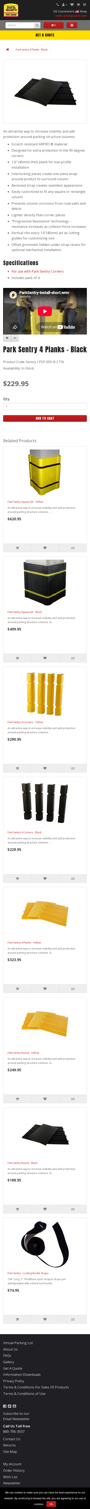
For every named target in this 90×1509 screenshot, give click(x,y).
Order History (14, 1470)
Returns (9, 1445)
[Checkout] (84, 4)
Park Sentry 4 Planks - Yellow (24, 942)
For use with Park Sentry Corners (38, 271)
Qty (6, 399)
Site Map (10, 1451)
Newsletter (12, 1483)
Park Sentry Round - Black (22, 1163)
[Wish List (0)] (72, 4)
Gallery (8, 1362)
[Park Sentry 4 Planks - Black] (45, 91)
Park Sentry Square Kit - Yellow (25, 502)
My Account (12, 1464)
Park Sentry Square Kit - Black (25, 612)
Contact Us (11, 1439)
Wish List (10, 1477)
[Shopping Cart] (78, 4)
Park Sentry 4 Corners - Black (24, 832)
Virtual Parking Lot (18, 1343)
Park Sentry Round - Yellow (23, 1053)
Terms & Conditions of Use (24, 1393)
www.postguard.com (71, 16)
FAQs (7, 1355)
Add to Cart (45, 418)
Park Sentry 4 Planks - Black (32, 49)
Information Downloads (22, 1374)
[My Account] (64, 4)
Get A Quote (45, 35)
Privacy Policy (13, 1381)
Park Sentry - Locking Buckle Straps (28, 1273)
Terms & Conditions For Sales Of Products (36, 1387)
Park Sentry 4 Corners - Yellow (25, 722)
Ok (51, 1504)
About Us (10, 1349)
